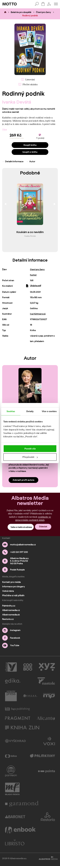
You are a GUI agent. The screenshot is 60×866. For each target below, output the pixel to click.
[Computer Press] (11, 695)
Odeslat (43, 526)
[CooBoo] (27, 667)
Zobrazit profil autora (23, 480)
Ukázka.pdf (35, 285)
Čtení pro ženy (43, 12)
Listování (30, 79)
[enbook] (20, 830)
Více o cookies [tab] (49, 411)
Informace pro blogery (13, 586)
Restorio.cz (8, 619)
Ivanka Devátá (16, 102)
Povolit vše (30, 448)
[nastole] (46, 681)
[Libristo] (14, 842)
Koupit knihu (30, 145)
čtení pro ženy (37, 269)
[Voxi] (49, 740)
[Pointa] (46, 771)
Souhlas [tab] (11, 411)
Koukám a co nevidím (30, 232)
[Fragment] (17, 718)
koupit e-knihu (30, 152)
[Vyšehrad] (15, 740)
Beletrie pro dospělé (21, 12)
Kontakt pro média (11, 582)
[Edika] (12, 681)
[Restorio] (48, 816)
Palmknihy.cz (8, 605)
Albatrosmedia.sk (11, 614)
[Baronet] (15, 816)
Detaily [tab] (29, 411)
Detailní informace (14, 161)
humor (33, 275)
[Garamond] (22, 803)
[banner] (9, 4)
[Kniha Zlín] (22, 727)
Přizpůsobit (28, 457)
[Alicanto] (46, 718)
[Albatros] (11, 667)
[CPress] (30, 695)
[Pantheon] (11, 771)
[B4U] (17, 708)
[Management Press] (49, 695)
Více (4, 129)
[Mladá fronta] (12, 789)
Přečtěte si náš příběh (13, 595)
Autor (32, 161)
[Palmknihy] (42, 755)
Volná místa (8, 591)
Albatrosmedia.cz (11, 610)
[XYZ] (47, 667)
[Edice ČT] (11, 755)
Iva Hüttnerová (37, 314)
